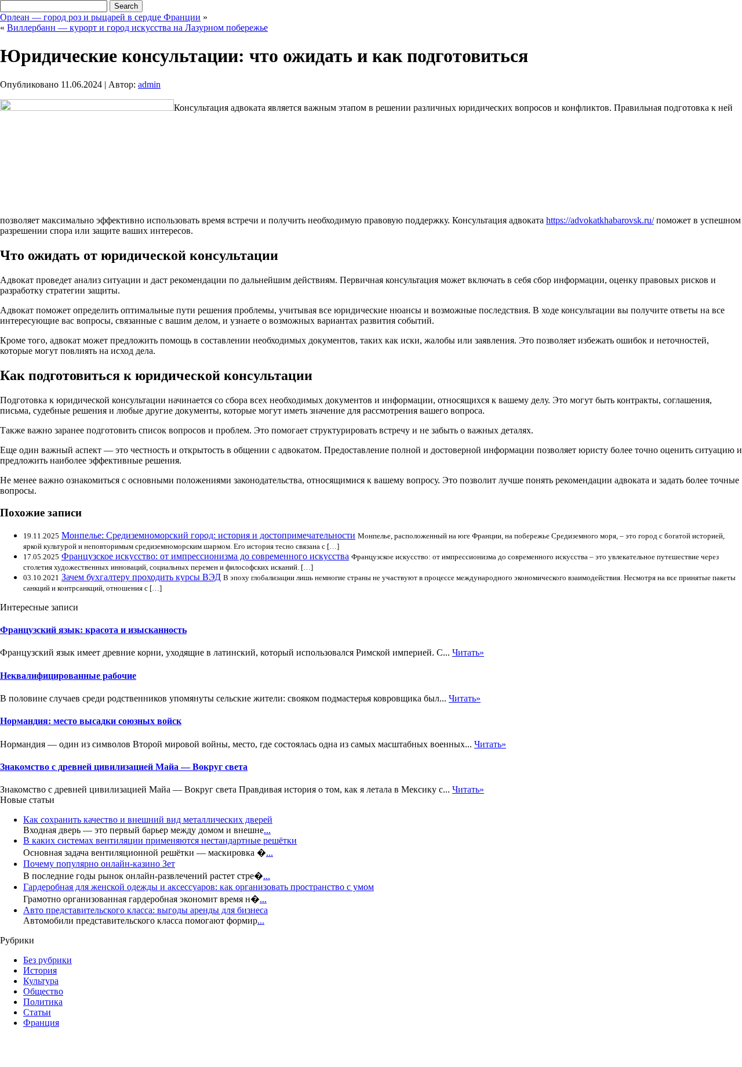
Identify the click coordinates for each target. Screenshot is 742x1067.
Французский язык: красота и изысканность (93, 630)
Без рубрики (47, 960)
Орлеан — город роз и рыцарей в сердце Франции (100, 17)
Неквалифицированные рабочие (68, 676)
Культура (41, 981)
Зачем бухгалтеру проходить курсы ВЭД (141, 577)
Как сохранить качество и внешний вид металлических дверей (147, 819)
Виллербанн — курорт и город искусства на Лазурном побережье (137, 27)
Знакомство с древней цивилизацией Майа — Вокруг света (124, 767)
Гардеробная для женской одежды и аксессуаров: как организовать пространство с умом (198, 887)
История (40, 970)
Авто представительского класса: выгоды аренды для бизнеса (145, 910)
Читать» (468, 652)
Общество (43, 991)
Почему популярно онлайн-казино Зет (99, 864)
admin (149, 84)
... (267, 830)
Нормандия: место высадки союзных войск (90, 721)
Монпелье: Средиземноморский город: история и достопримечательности (208, 535)
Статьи (37, 1012)
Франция (41, 1023)
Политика (43, 1002)
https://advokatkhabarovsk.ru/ (600, 220)
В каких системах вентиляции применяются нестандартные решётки (160, 840)
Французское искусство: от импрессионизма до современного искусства (205, 556)
